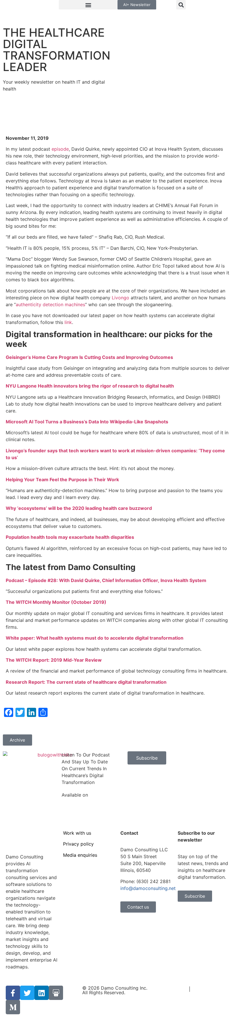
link (68, 322)
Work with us (77, 833)
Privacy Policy (207, 989)
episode (60, 149)
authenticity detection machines (50, 304)
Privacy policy (78, 844)
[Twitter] (27, 993)
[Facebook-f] (13, 993)
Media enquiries (80, 855)
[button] (88, 4)
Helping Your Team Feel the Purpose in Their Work (62, 479)
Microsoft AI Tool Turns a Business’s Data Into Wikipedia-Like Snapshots (87, 421)
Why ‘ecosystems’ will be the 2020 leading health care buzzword (79, 508)
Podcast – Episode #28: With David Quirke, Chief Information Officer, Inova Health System (106, 580)
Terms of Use (172, 989)
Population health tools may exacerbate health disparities (70, 537)
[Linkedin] (41, 993)
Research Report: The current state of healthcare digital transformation (87, 682)
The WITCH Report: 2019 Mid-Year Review (54, 660)
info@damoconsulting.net (148, 888)
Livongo (120, 297)
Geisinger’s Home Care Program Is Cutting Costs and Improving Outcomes (89, 357)
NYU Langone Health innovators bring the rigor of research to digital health (90, 386)
